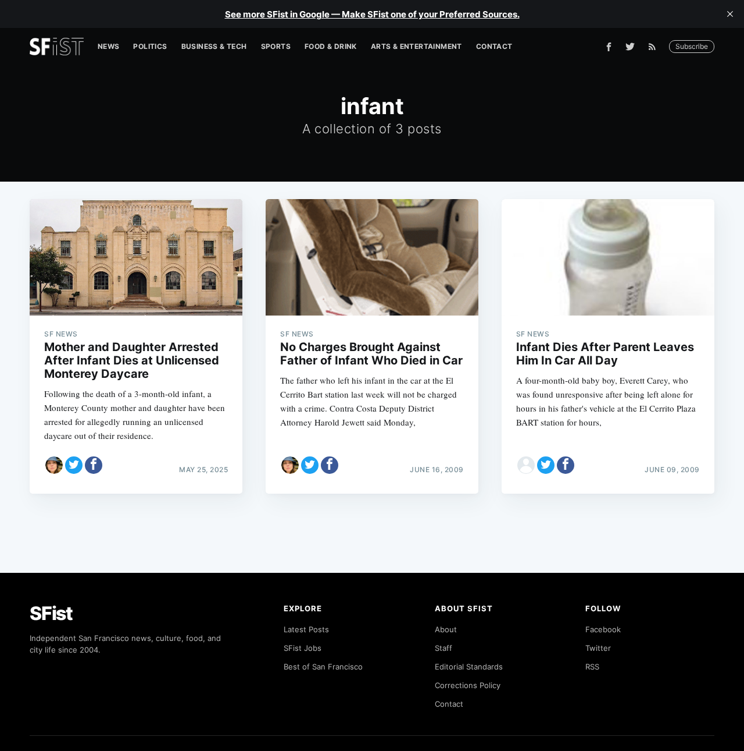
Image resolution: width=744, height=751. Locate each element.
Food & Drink (331, 46)
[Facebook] (609, 47)
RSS (592, 666)
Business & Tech (214, 46)
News (109, 46)
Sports (276, 46)
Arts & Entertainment (416, 46)
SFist (51, 613)
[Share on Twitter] (74, 465)
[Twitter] (630, 47)
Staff (443, 648)
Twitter (598, 648)
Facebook (603, 629)
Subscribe (691, 46)
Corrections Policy (467, 685)
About (446, 629)
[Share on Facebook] (93, 465)
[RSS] (655, 47)
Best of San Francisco (323, 666)
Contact (494, 46)
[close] (730, 14)
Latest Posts (306, 629)
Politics (150, 46)
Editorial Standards (469, 666)
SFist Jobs (302, 648)
